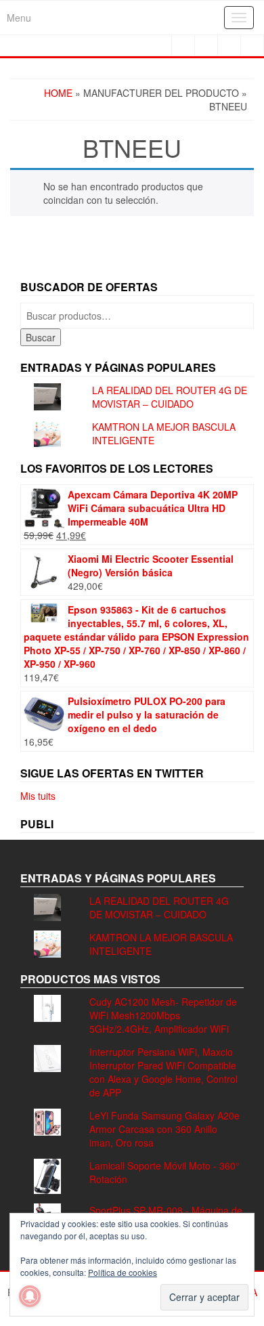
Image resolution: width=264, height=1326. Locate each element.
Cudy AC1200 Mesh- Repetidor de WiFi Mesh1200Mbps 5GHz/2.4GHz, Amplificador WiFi (163, 1015)
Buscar (41, 337)
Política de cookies (122, 1272)
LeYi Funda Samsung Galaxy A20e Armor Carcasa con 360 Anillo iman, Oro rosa (164, 1129)
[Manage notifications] (30, 1296)
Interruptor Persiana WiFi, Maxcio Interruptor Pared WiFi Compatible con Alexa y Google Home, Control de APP (163, 1072)
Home (58, 93)
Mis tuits (38, 796)
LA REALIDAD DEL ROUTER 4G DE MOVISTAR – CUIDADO (169, 396)
